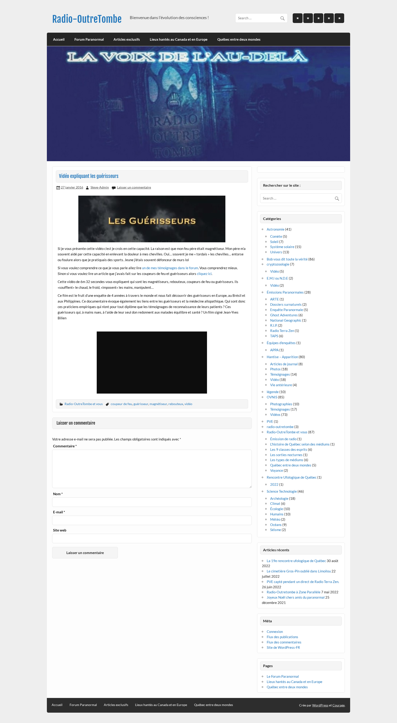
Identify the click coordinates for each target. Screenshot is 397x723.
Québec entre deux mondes (239, 39)
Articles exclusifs (126, 39)
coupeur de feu (121, 404)
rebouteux (175, 404)
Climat (275, 503)
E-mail (59, 512)
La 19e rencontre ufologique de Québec (296, 561)
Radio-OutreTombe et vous (84, 404)
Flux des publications (282, 637)
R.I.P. (273, 325)
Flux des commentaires (284, 642)
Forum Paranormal (89, 39)
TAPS (274, 336)
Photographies (281, 404)
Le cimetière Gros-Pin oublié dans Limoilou (299, 571)
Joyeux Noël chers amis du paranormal (296, 597)
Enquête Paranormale (286, 310)
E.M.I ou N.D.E (277, 278)
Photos (275, 369)
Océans (276, 525)
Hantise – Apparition (282, 357)
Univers (276, 252)
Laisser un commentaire (134, 187)
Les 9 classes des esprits (288, 449)
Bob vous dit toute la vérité (287, 259)
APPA (274, 350)
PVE (270, 421)
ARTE (274, 299)
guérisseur (140, 404)
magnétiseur (158, 404)
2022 (274, 484)
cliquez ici (204, 273)
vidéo (188, 404)
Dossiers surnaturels (286, 304)
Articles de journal (284, 364)
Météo (275, 519)
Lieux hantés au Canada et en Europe (178, 39)
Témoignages (280, 374)
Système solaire (282, 247)
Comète (276, 236)
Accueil (59, 39)
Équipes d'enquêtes (281, 343)
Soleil (274, 242)
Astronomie (275, 229)
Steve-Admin (100, 187)
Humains (277, 514)
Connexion (275, 631)
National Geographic (285, 320)
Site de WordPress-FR (283, 647)
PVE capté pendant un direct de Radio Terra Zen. (303, 582)
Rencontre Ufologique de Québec (292, 477)
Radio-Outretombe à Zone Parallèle (293, 592)
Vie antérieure (281, 385)
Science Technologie (282, 491)
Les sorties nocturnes (286, 455)
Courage (338, 705)
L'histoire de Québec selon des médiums (300, 444)
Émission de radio (283, 439)
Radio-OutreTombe (87, 19)
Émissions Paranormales (285, 292)
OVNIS (272, 397)
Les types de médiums (286, 460)
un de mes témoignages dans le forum (170, 268)
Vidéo (274, 271)
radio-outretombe (280, 427)
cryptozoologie (278, 264)
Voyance (276, 470)
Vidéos (275, 414)
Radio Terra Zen (282, 331)
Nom (58, 494)
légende (273, 392)
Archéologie (279, 498)
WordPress (320, 705)
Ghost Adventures (284, 315)
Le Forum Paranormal (283, 676)
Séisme (275, 530)
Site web (59, 530)
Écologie (276, 509)
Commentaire (65, 446)
